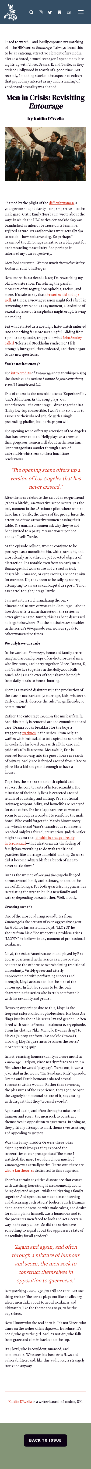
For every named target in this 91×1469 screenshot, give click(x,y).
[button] (31, 12)
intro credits (21, 373)
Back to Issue (45, 1440)
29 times (29, 733)
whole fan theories (19, 1170)
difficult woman (61, 203)
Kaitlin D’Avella (20, 1401)
